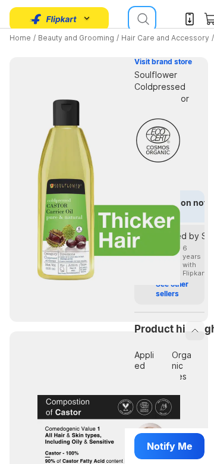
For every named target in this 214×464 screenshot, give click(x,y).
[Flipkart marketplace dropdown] (53, 19)
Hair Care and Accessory (165, 37)
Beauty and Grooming (76, 37)
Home (20, 37)
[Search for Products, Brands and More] (142, 19)
